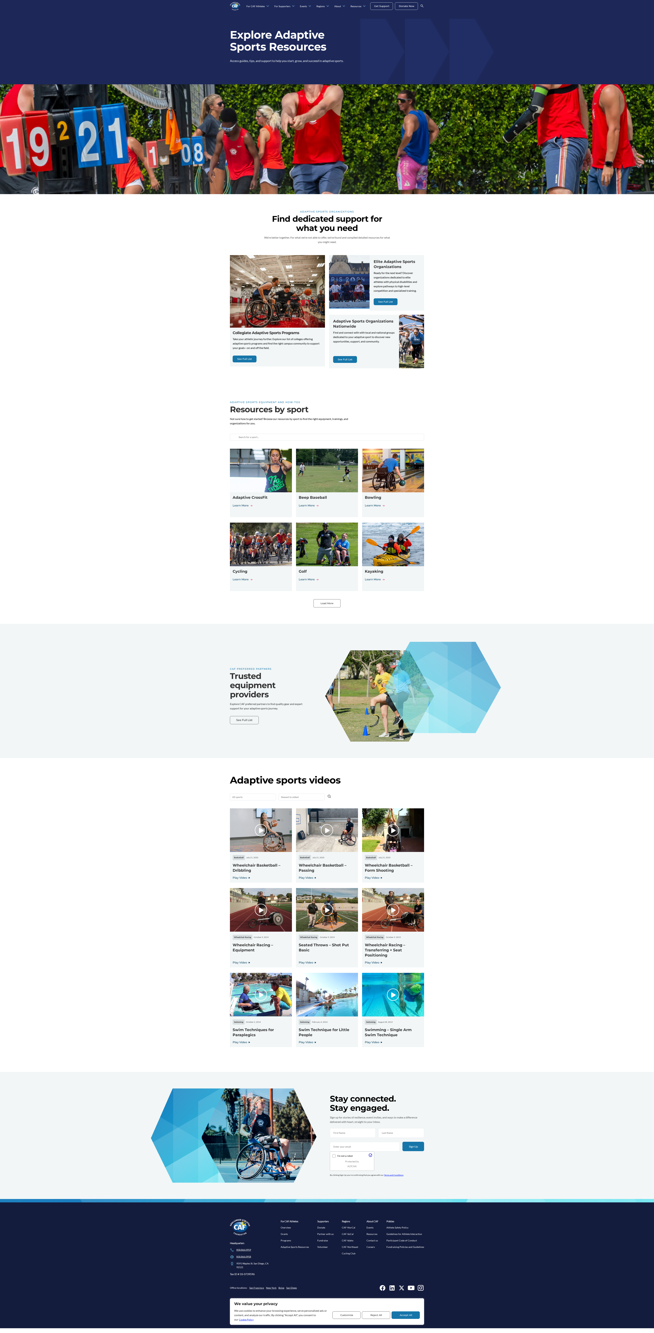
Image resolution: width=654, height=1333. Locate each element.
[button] (261, 830)
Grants (284, 1234)
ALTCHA (352, 1166)
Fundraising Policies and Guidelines (405, 1246)
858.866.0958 (243, 1256)
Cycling (240, 571)
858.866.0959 (243, 1249)
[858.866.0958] (232, 1257)
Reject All (376, 1315)
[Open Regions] (327, 6)
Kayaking (374, 571)
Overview (286, 1227)
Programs (286, 1240)
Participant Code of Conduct (401, 1240)
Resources (372, 1234)
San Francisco (256, 1287)
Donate (321, 1227)
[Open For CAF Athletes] (268, 6)
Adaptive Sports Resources (295, 1246)
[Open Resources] (364, 6)
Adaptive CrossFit (250, 497)
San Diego (291, 1287)
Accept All (406, 1315)
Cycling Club (348, 1253)
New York (271, 1287)
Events (370, 1227)
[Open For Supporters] (293, 6)
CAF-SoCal (348, 1234)
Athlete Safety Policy (397, 1227)
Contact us (372, 1240)
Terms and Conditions (393, 1175)
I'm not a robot (345, 1155)
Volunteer (322, 1246)
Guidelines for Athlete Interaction (404, 1234)
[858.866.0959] (232, 1250)
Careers (371, 1246)
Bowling (373, 497)
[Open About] (344, 6)
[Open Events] (310, 6)
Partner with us (325, 1234)
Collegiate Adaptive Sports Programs (266, 333)
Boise (281, 1287)
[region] (327, 1311)
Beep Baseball (313, 497)
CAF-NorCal (348, 1227)
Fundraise (322, 1240)
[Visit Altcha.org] (370, 1156)
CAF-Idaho (347, 1240)
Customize (346, 1315)
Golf (303, 571)
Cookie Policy (246, 1319)
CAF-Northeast (350, 1246)
